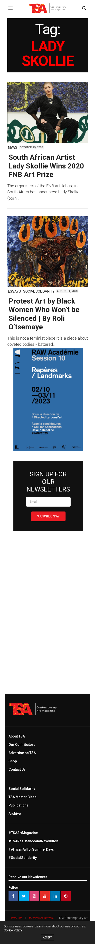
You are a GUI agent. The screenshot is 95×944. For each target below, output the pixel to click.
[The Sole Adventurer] (47, 8)
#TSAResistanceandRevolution (33, 841)
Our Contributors (22, 745)
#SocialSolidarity (23, 858)
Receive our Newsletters (28, 877)
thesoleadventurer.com (41, 918)
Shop (13, 761)
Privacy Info (16, 918)
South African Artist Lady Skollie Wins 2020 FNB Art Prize (46, 166)
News (12, 147)
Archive (15, 814)
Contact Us (17, 769)
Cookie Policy (13, 930)
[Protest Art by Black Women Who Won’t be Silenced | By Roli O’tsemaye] (47, 251)
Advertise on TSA (22, 753)
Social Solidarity (39, 291)
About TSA (17, 736)
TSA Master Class (23, 797)
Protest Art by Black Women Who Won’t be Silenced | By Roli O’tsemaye (44, 314)
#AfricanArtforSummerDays (31, 849)
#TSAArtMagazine (23, 833)
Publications (18, 805)
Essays (14, 291)
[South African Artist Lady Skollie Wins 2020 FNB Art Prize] (47, 112)
